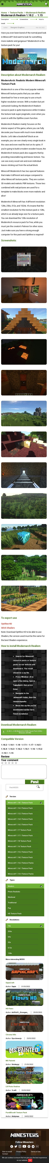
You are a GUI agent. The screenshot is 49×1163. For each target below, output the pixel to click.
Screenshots (24, 19)
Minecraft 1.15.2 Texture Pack (20, 852)
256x (10, 931)
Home (4, 12)
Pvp (9, 908)
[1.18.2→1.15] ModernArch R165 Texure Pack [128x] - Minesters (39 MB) (25, 732)
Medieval (11, 897)
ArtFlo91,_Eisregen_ (20, 1012)
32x (9, 942)
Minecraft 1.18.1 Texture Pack (20, 803)
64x (9, 937)
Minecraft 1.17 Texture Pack (19, 830)
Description (5, 19)
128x (10, 953)
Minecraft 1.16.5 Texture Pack (20, 819)
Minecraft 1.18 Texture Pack (19, 841)
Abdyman (15, 1116)
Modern (11, 886)
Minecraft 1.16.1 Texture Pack (20, 868)
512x (10, 948)
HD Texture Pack (14, 914)
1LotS (14, 1090)
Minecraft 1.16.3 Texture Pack (20, 825)
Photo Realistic (14, 892)
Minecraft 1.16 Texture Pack (19, 846)
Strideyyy (15, 1064)
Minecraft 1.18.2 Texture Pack (20, 857)
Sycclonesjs (17, 1038)
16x (9, 926)
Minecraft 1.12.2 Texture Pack (20, 814)
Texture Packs (16, 12)
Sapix (14, 986)
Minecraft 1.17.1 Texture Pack (20, 836)
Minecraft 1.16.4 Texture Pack (20, 808)
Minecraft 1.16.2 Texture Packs (21, 863)
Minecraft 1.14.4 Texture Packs (21, 874)
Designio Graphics (17, 27)
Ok (30, 1160)
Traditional (12, 903)
